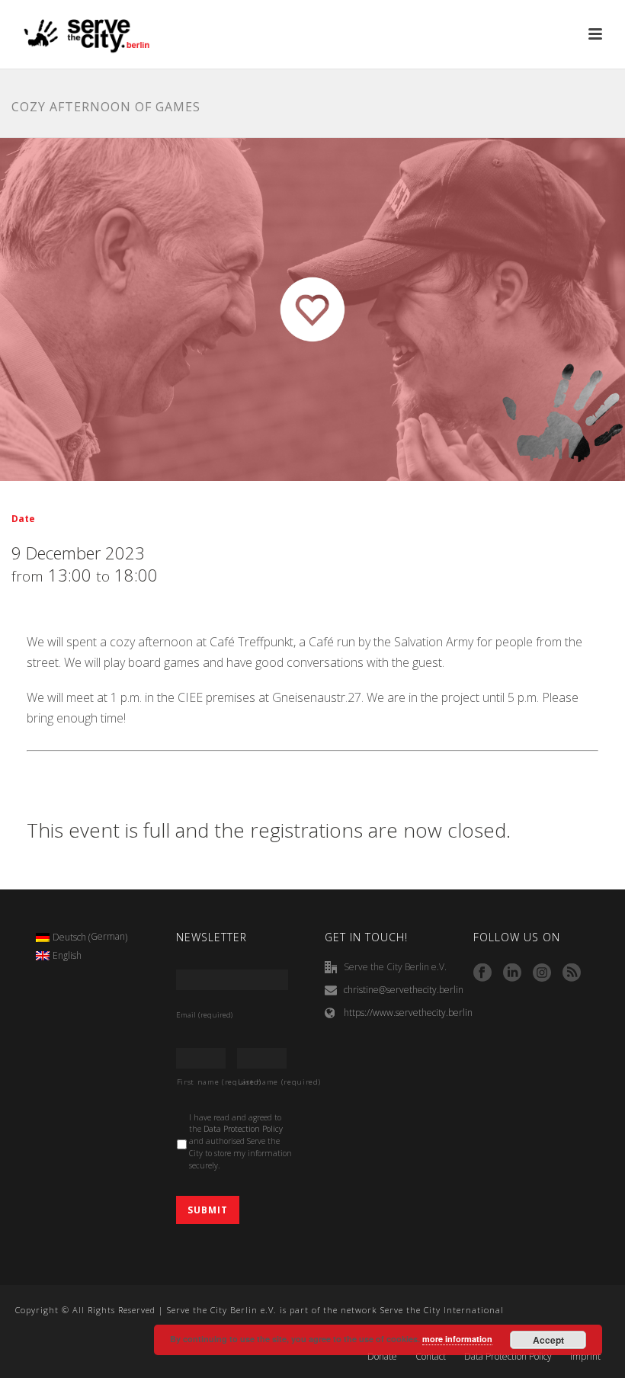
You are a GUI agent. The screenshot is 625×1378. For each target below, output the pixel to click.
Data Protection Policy (243, 1128)
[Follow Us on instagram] (542, 973)
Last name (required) (262, 1082)
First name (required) (201, 1082)
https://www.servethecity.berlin (408, 1012)
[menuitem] (82, 937)
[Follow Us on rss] (571, 973)
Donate (382, 1357)
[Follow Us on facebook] (482, 973)
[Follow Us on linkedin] (512, 973)
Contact (430, 1357)
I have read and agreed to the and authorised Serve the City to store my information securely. (240, 1141)
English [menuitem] (67, 955)
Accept (548, 1340)
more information (457, 1338)
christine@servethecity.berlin (403, 989)
